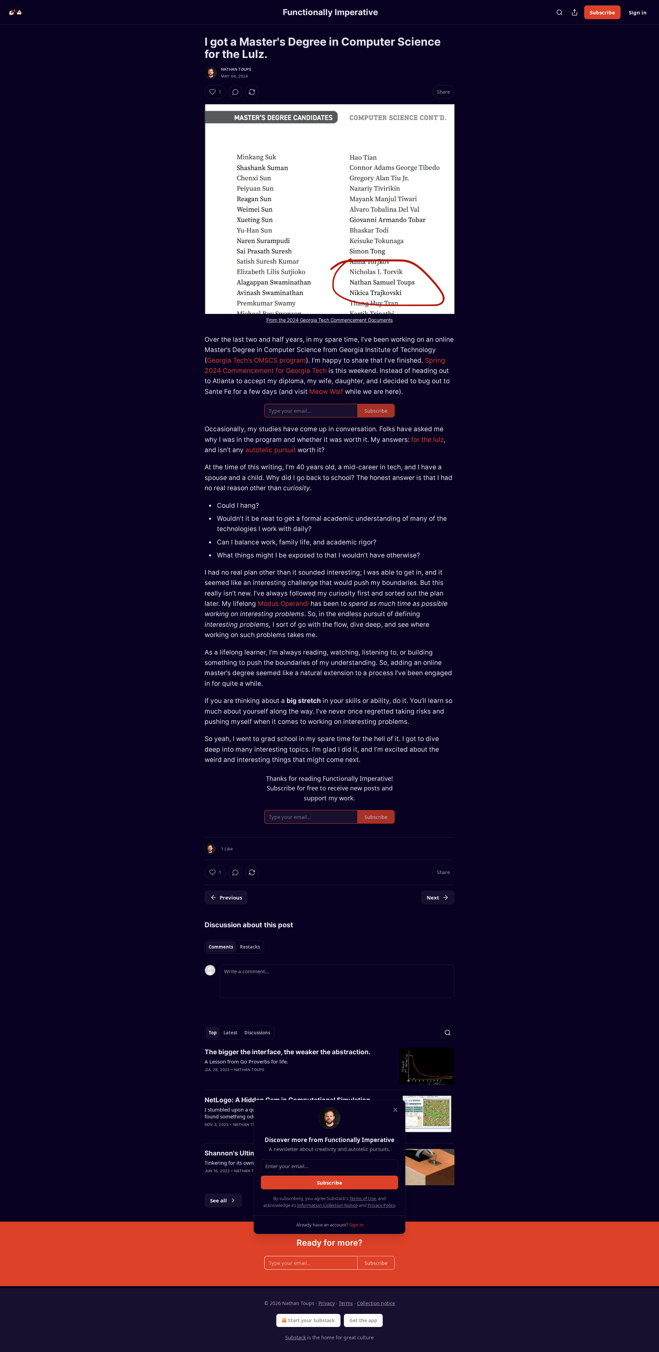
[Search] (559, 12)
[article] (329, 1066)
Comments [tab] (221, 947)
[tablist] (234, 947)
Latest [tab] (230, 1033)
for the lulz (427, 440)
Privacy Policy (381, 1205)
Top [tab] (213, 1033)
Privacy (327, 1303)
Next (433, 897)
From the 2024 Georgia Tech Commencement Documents (329, 320)
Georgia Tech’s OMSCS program (256, 360)
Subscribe (602, 12)
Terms (346, 1303)
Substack (295, 1337)
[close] (395, 1109)
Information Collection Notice (327, 1205)
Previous (231, 897)
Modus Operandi (284, 604)
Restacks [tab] (250, 947)
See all (218, 1200)
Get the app (363, 1320)
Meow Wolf (327, 392)
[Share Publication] (574, 12)
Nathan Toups (236, 69)
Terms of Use (362, 1198)
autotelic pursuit (271, 450)
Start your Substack (311, 1320)
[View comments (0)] (235, 92)
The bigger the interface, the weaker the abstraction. (288, 1052)
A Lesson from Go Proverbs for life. (246, 1061)
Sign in (638, 12)
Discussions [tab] (257, 1033)
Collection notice (376, 1303)
